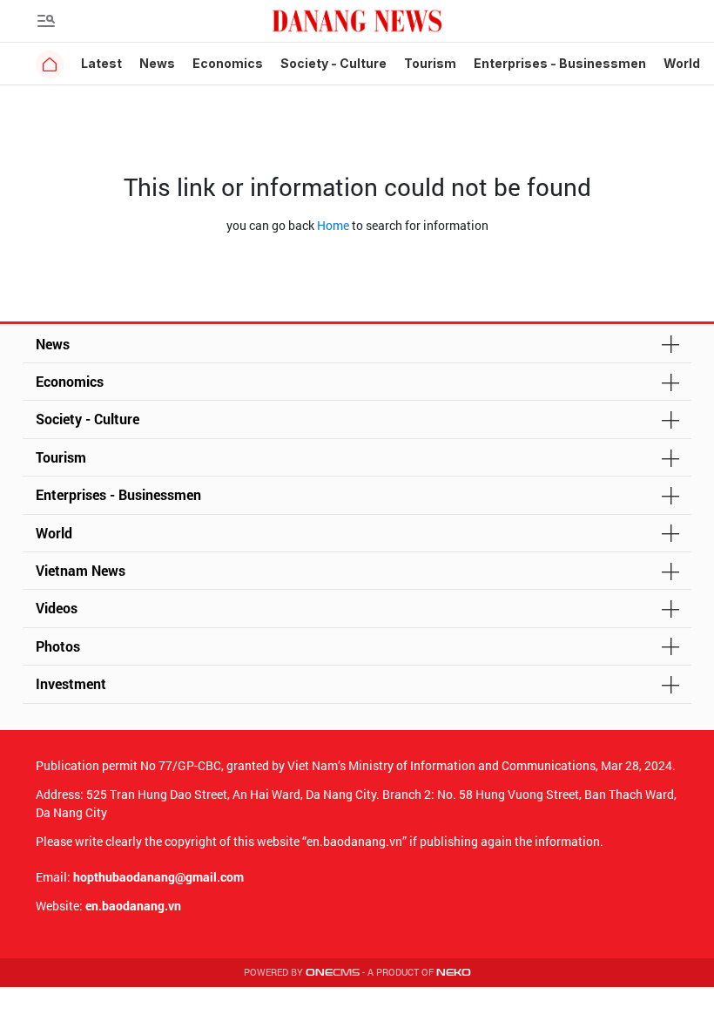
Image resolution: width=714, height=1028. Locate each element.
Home (333, 225)
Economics (227, 63)
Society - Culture (333, 63)
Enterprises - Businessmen (560, 63)
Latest (101, 63)
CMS (333, 972)
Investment (71, 683)
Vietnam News (80, 570)
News (157, 63)
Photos (58, 646)
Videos (56, 608)
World (681, 63)
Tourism (430, 63)
